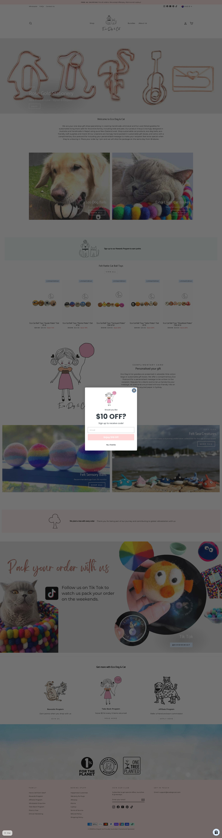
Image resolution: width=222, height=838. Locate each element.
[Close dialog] (134, 390)
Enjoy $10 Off (111, 437)
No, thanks (111, 444)
